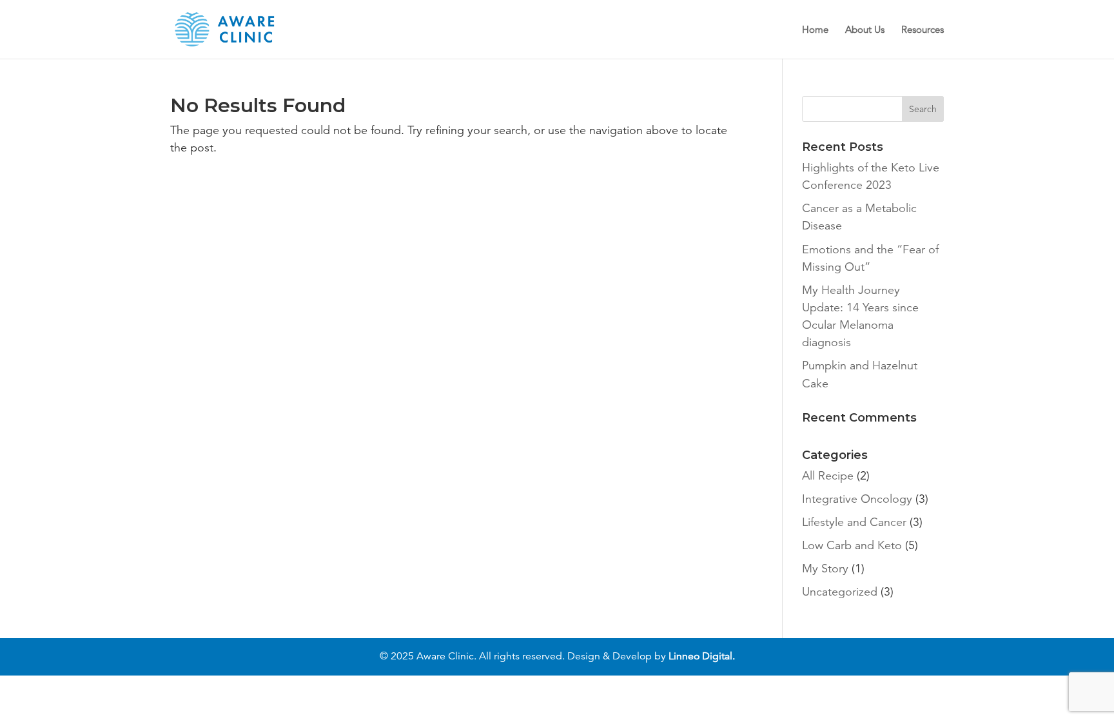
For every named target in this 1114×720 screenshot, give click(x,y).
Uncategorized (839, 592)
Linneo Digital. (702, 656)
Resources (922, 29)
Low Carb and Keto (852, 545)
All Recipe (828, 476)
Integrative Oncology (857, 499)
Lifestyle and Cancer (854, 522)
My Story (825, 568)
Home (815, 29)
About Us (864, 29)
